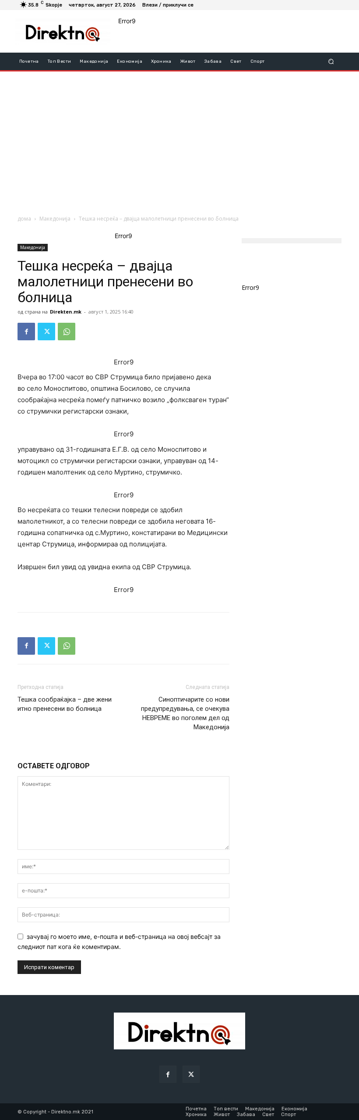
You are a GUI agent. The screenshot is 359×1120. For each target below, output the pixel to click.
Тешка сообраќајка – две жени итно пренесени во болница (65, 704)
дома (24, 218)
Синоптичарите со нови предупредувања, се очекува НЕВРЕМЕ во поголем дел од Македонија (185, 713)
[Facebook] (26, 331)
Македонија (54, 218)
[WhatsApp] (66, 331)
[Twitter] (46, 331)
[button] (331, 61)
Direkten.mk (65, 311)
